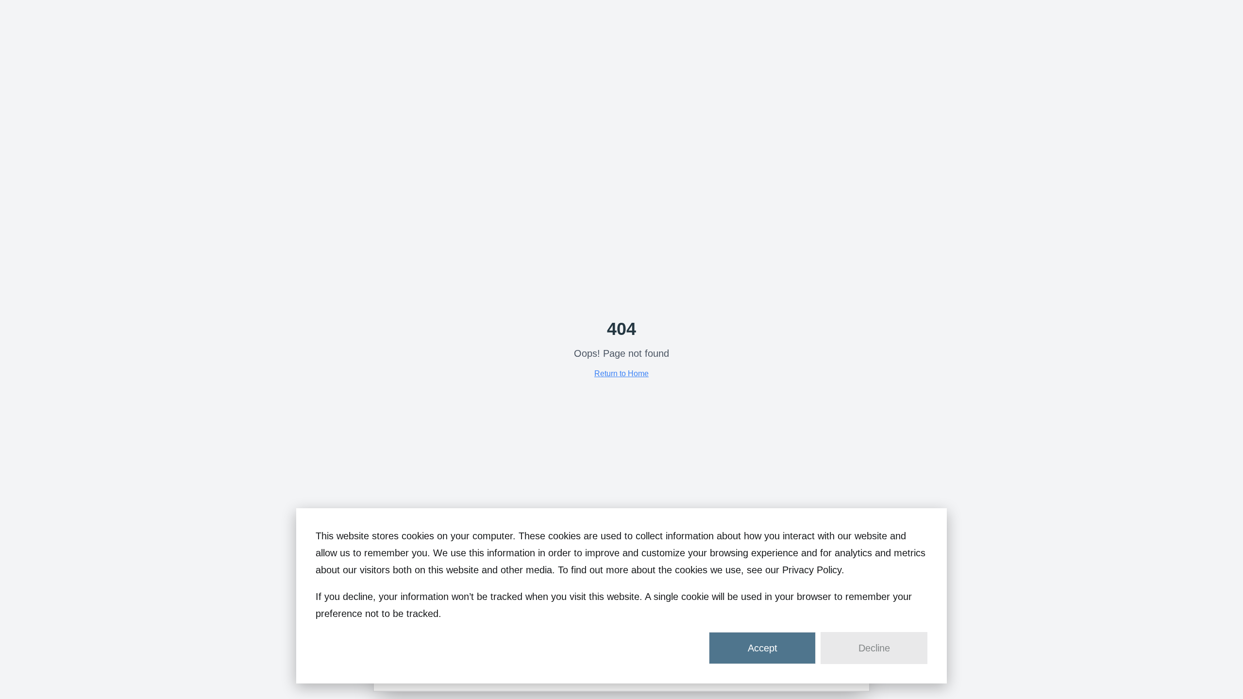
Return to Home (621, 373)
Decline (874, 648)
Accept (762, 648)
